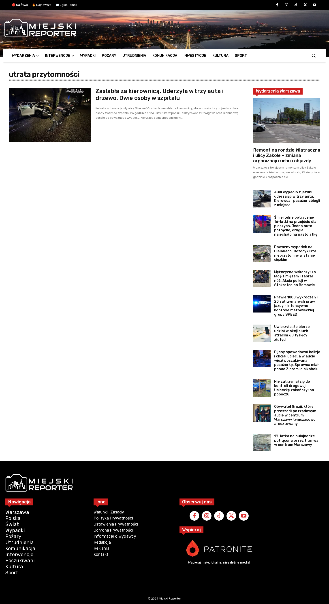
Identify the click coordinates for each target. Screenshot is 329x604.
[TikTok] (296, 5)
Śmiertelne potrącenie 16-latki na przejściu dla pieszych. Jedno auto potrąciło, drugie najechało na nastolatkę (295, 226)
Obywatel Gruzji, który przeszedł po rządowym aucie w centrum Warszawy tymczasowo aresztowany (295, 415)
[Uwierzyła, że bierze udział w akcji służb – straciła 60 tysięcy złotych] (262, 333)
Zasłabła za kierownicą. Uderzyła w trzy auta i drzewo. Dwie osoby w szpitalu (160, 94)
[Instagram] (286, 5)
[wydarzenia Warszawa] (162, 28)
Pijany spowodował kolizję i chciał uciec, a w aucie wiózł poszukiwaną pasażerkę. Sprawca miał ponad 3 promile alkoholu (297, 360)
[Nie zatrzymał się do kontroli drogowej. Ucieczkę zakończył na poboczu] (262, 388)
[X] (305, 5)
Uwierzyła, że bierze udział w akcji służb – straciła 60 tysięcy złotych (292, 333)
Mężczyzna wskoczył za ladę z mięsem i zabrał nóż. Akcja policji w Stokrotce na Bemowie (295, 278)
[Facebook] (277, 5)
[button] (313, 55)
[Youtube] (314, 5)
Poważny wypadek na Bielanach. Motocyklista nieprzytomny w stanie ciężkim (295, 253)
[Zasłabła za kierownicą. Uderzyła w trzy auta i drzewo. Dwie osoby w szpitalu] (50, 115)
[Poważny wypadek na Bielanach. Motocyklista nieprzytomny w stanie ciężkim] (262, 253)
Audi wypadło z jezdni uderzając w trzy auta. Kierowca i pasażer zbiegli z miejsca (297, 198)
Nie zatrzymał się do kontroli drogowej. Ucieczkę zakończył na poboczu (294, 388)
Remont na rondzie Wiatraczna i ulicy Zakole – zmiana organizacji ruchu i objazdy (286, 155)
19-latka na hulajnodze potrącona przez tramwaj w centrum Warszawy (296, 440)
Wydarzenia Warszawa (278, 91)
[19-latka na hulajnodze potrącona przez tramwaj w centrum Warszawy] (262, 442)
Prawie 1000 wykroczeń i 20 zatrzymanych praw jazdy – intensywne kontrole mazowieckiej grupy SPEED (296, 306)
